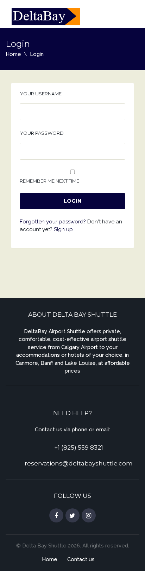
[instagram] (89, 515)
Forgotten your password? (53, 221)
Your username (41, 93)
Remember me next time (49, 181)
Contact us (81, 559)
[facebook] (56, 515)
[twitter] (72, 515)
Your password (42, 133)
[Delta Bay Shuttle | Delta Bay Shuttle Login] (46, 16)
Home (13, 54)
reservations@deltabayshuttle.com (79, 463)
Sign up (63, 229)
